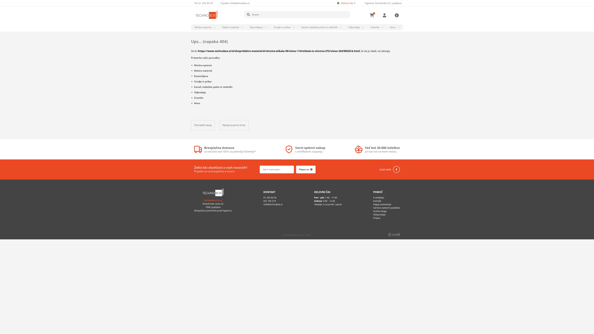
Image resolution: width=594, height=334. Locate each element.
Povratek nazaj (202, 125)
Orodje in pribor (282, 27)
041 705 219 (269, 200)
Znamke (375, 27)
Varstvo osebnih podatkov (386, 207)
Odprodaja (354, 27)
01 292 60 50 (205, 3)
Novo (393, 27)
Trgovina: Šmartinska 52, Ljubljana (383, 3)
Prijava (384, 15)
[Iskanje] (248, 14)
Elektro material (230, 27)
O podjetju (378, 197)
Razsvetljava (256, 27)
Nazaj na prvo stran (234, 125)
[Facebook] (396, 169)
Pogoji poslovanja (382, 204)
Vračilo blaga (380, 211)
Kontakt (377, 200)
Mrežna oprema (203, 27)
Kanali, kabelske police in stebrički (319, 27)
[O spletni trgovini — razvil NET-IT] (394, 235)
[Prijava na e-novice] (306, 169)
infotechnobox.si (240, 3)
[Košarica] (372, 15)
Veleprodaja (379, 214)
